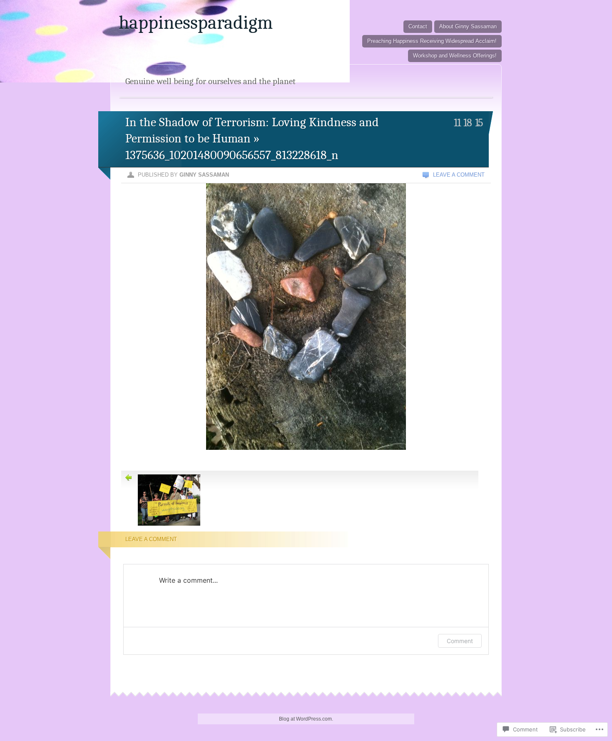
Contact (417, 26)
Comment (460, 640)
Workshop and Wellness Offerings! (455, 55)
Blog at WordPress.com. (306, 719)
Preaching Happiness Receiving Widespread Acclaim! (432, 41)
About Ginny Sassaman (468, 26)
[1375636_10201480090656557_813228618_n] (306, 460)
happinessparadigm (196, 22)
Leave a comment (459, 175)
